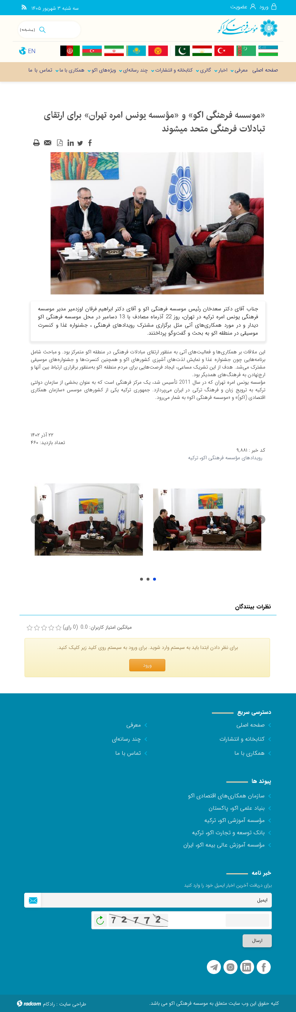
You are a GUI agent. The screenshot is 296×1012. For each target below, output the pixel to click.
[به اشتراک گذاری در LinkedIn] (70, 143)
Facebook (264, 967)
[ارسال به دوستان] (48, 143)
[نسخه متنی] (36, 143)
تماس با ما (128, 753)
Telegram (214, 967)
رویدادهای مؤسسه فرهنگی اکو (231, 458)
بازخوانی (100, 918)
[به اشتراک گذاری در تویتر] (80, 143)
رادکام (49, 1004)
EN (31, 51)
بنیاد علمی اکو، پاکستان (237, 808)
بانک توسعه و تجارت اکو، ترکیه (228, 832)
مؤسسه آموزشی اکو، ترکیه (234, 820)
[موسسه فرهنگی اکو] (247, 27)
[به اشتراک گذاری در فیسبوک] (90, 143)
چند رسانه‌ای (126, 739)
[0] (29, 628)
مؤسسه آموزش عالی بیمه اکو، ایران (224, 844)
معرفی (133, 724)
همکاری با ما (249, 753)
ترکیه (193, 458)
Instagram (230, 967)
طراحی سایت (72, 1004)
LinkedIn (246, 967)
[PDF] (59, 143)
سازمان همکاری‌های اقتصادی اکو (226, 795)
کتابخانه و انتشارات (242, 739)
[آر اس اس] (24, 8)
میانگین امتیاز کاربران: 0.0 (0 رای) (97, 627)
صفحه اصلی (250, 724)
